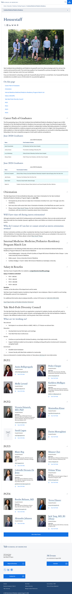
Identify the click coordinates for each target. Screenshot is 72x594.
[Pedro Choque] (41, 370)
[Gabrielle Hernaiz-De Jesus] (8, 475)
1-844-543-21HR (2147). (53, 298)
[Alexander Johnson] (8, 521)
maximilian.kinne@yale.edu (54, 413)
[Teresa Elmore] (41, 504)
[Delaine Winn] (41, 475)
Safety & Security (29, 586)
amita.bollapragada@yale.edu (21, 371)
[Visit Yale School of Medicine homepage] (15, 547)
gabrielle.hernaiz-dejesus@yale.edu (22, 484)
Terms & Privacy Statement (52, 586)
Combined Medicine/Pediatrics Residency (36, 6)
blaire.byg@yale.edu (19, 463)
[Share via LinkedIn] (10, 25)
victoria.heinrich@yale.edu (21, 422)
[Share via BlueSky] (12, 25)
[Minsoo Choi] (41, 456)
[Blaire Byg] (8, 456)
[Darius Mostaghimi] (41, 434)
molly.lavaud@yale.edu (20, 388)
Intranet (5, 583)
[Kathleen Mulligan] (41, 387)
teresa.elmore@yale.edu (53, 505)
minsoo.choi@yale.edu (53, 461)
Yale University (7, 588)
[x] (5, 569)
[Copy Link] (67, 118)
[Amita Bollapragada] (8, 370)
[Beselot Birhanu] (8, 504)
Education (9, 6)
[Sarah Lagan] (8, 434)
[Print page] (17, 25)
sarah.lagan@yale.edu (20, 435)
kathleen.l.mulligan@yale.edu (54, 394)
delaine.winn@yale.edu (53, 480)
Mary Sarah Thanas (22, 208)
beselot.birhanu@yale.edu (20, 509)
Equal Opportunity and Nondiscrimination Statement (19, 302)
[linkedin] (8, 569)
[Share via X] (5, 25)
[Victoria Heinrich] (8, 412)
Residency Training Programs (19, 6)
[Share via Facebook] (7, 25)
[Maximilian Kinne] (41, 412)
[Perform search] (65, 2)
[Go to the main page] (10, 2)
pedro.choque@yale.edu (53, 375)
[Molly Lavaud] (8, 387)
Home (5, 6)
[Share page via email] (15, 25)
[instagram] (11, 569)
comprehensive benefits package (39, 271)
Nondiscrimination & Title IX (9, 586)
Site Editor (27, 583)
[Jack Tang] (41, 521)
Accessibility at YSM (51, 583)
